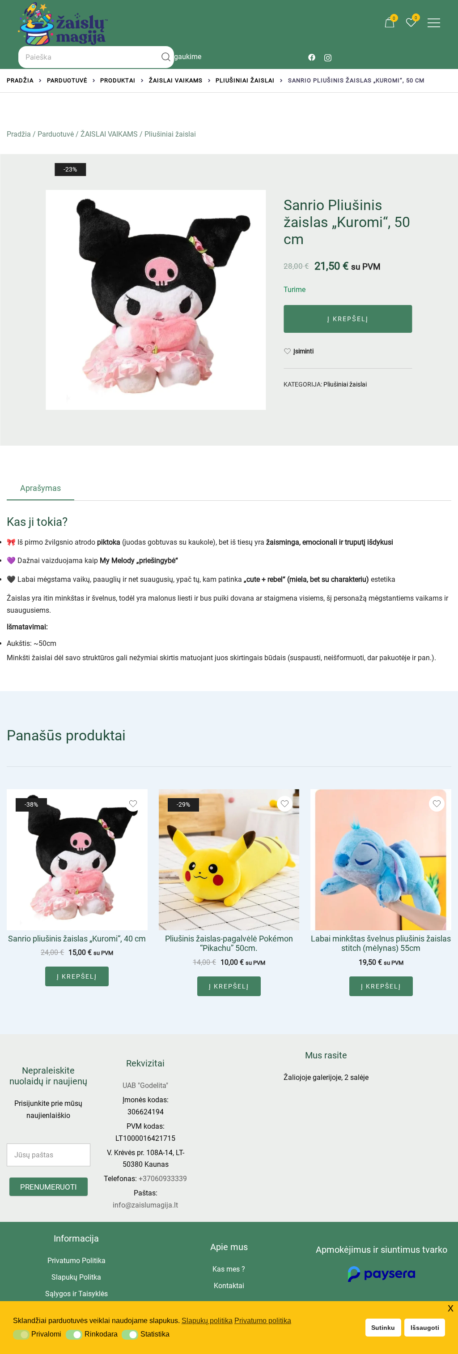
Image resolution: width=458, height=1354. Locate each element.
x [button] (451, 1307)
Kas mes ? (228, 1269)
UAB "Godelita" (145, 1085)
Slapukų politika (207, 1320)
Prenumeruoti (48, 1186)
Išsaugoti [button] (425, 1327)
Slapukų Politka (76, 1277)
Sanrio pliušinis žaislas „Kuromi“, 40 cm (77, 938)
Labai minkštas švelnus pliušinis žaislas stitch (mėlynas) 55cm (381, 943)
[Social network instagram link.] (327, 56)
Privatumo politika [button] (262, 1320)
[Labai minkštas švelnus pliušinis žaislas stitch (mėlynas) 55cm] (380, 859)
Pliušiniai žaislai (170, 134)
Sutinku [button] (383, 1327)
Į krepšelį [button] (77, 976)
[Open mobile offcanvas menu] (434, 23)
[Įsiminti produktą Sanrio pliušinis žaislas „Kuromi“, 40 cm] (133, 804)
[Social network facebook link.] (311, 56)
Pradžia (19, 134)
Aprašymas (40, 488)
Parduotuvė (56, 134)
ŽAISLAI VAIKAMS (109, 134)
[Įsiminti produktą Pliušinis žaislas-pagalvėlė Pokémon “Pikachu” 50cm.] (285, 804)
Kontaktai (229, 1285)
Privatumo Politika (76, 1260)
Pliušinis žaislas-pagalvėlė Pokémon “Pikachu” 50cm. (229, 943)
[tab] (40, 488)
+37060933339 (163, 1178)
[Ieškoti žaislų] (166, 57)
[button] (21, 1335)
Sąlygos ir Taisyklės (76, 1294)
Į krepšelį (348, 318)
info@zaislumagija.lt (145, 1205)
